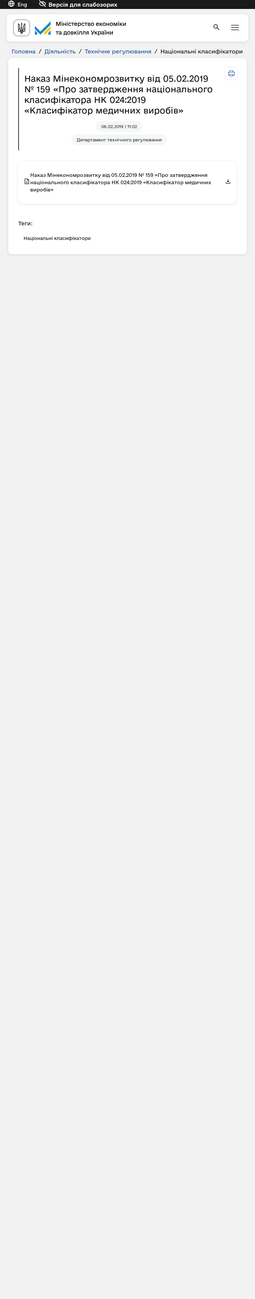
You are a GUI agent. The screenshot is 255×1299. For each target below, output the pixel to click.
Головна (24, 51)
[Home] (109, 28)
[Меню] (235, 28)
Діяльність (60, 51)
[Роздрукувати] (231, 73)
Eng (22, 4)
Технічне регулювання (118, 51)
